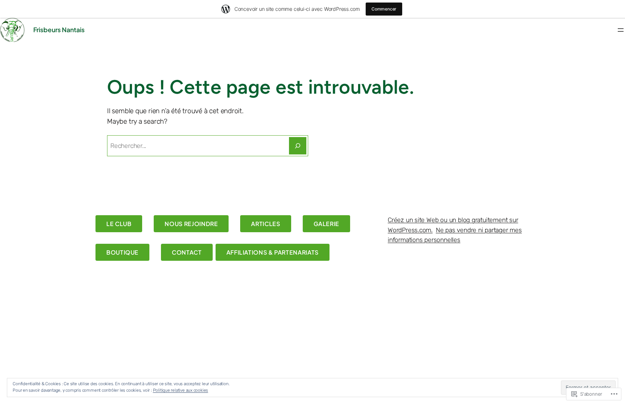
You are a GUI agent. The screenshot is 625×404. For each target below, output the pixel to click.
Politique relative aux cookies (180, 390)
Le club (118, 223)
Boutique (122, 252)
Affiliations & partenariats (272, 252)
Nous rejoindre (191, 223)
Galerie (326, 223)
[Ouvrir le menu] (620, 30)
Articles (265, 223)
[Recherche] (297, 145)
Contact (186, 252)
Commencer (383, 9)
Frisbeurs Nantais (59, 30)
